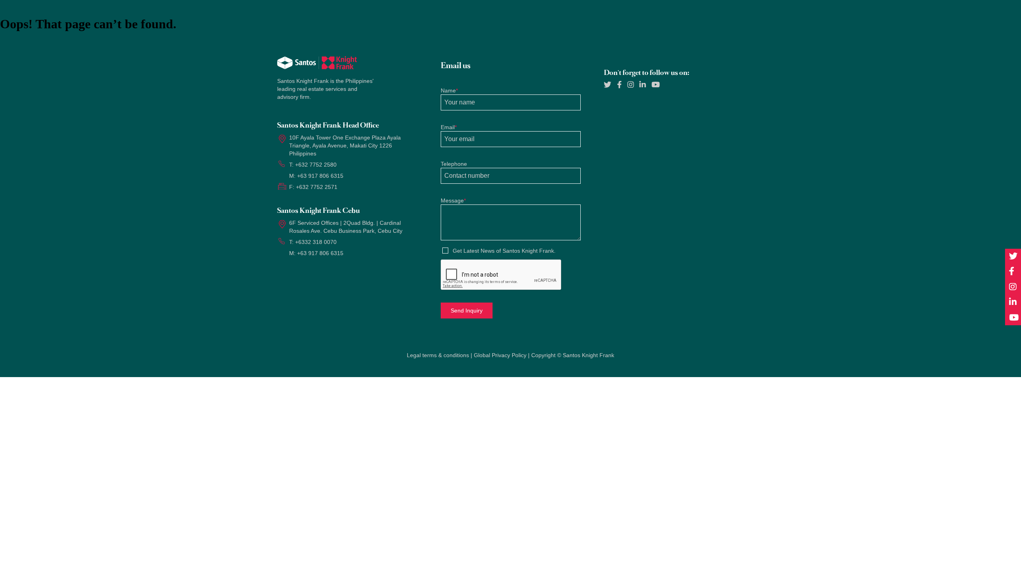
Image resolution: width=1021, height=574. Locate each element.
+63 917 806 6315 (320, 176)
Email (449, 127)
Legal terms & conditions (438, 355)
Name (449, 90)
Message (453, 200)
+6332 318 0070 (316, 242)
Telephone (454, 164)
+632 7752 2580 (316, 164)
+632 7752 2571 (316, 187)
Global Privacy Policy (500, 355)
